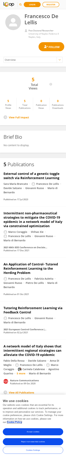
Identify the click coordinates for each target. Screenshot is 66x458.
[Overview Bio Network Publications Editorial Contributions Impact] (33, 60)
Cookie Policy (14, 422)
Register (50, 4)
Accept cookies (33, 432)
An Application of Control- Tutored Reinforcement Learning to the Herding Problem (31, 268)
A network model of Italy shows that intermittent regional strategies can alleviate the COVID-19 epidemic (32, 350)
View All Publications (21, 392)
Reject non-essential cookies (33, 442)
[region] (33, 426)
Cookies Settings (33, 450)
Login (32, 4)
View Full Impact (19, 117)
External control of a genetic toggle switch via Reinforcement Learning (31, 176)
